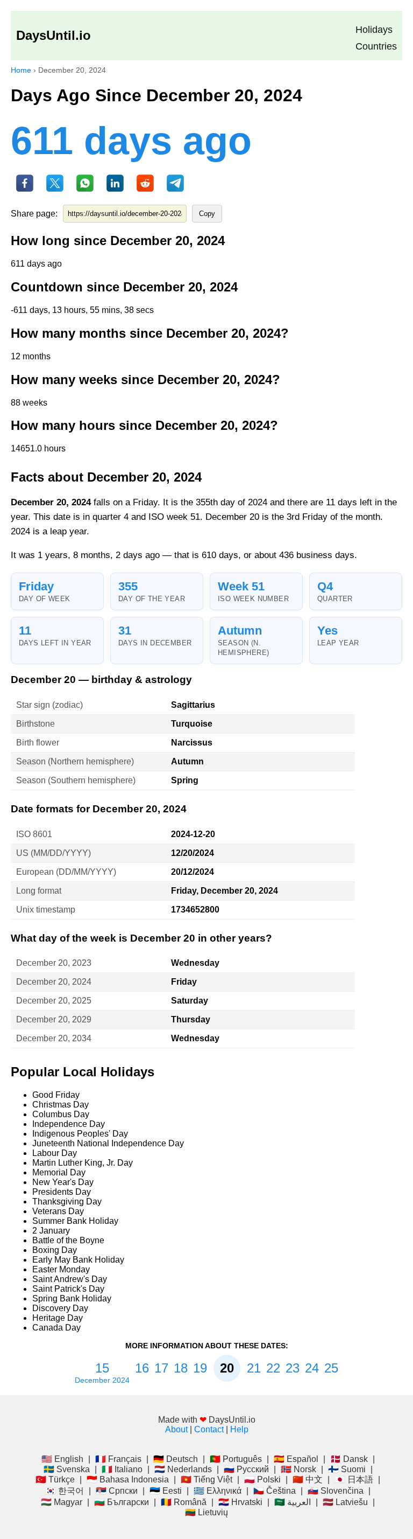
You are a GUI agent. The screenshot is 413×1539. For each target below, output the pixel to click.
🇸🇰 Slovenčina (336, 1490)
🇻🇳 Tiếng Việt (206, 1479)
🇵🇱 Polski (262, 1479)
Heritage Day (57, 1317)
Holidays (374, 29)
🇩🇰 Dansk (349, 1459)
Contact (209, 1429)
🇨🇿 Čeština (274, 1490)
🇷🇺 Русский (246, 1469)
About (176, 1429)
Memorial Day (59, 1172)
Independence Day (68, 1124)
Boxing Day (54, 1250)
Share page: (34, 213)
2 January (51, 1230)
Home (21, 70)
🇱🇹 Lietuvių (206, 1512)
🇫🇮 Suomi (347, 1469)
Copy (207, 214)
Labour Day (54, 1153)
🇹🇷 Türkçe (55, 1479)
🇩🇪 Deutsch (175, 1459)
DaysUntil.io (53, 35)
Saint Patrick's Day (68, 1288)
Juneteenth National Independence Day (108, 1143)
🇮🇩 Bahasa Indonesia (128, 1479)
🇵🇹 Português (236, 1459)
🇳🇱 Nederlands (183, 1469)
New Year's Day (63, 1182)
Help (239, 1429)
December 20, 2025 (53, 1000)
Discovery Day (60, 1308)
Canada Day (56, 1327)
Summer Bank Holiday (75, 1220)
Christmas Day (60, 1104)
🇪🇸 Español (296, 1459)
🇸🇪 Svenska (67, 1469)
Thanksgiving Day (67, 1201)
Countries (376, 46)
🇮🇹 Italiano (122, 1469)
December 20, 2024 (53, 981)
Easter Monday (61, 1269)
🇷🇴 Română (183, 1502)
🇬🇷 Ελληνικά (217, 1490)
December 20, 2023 (53, 962)
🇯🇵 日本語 (353, 1479)
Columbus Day (60, 1114)
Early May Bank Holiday (78, 1259)
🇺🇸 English (62, 1459)
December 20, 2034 (53, 1038)
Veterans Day (58, 1211)
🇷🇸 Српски (117, 1490)
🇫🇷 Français (118, 1459)
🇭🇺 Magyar (61, 1502)
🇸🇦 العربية (292, 1502)
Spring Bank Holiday (71, 1298)
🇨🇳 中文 (308, 1479)
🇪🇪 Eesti (165, 1490)
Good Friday (56, 1094)
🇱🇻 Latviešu (345, 1502)
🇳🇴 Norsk (298, 1469)
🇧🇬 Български (121, 1502)
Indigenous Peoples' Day (80, 1133)
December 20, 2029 (53, 1019)
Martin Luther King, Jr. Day (82, 1162)
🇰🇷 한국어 (64, 1490)
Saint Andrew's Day (69, 1279)
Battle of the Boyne (68, 1240)
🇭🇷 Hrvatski (240, 1502)
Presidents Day (61, 1191)
